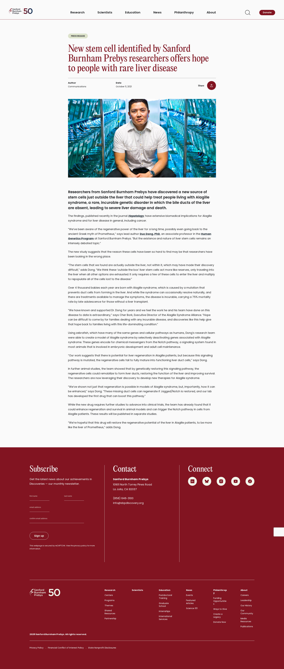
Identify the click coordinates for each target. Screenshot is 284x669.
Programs (109, 600)
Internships (164, 611)
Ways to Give (220, 609)
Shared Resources (110, 612)
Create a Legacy (217, 615)
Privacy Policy (36, 647)
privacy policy (80, 545)
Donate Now (219, 622)
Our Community (247, 612)
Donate (267, 12)
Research (77, 12)
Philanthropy (184, 12)
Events (189, 595)
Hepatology (136, 216)
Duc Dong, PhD (150, 234)
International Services (165, 618)
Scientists (104, 12)
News (157, 12)
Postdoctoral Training (165, 597)
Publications (247, 626)
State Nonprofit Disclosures (102, 647)
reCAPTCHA (60, 545)
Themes (109, 605)
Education (132, 12)
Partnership (110, 618)
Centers (109, 595)
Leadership (246, 600)
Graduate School (164, 605)
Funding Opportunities (219, 601)
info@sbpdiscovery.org (128, 503)
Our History (246, 605)
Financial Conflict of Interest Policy (66, 647)
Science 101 (191, 608)
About (211, 12)
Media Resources (246, 620)
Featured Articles (190, 602)
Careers (245, 595)
